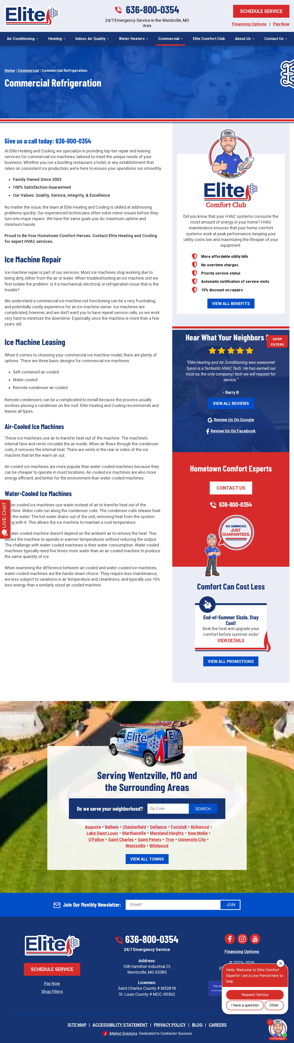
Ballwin (112, 826)
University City (192, 839)
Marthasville (134, 833)
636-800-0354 (152, 9)
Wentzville (135, 845)
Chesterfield (134, 826)
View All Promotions (231, 661)
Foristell (179, 826)
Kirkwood (200, 826)
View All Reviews (231, 403)
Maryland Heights (167, 833)
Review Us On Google (234, 419)
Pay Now (281, 24)
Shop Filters (52, 991)
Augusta (93, 826)
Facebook (230, 939)
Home (10, 70)
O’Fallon (96, 839)
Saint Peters (149, 839)
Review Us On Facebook (233, 431)
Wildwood (159, 845)
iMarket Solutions (123, 1033)
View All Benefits (231, 303)
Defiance (158, 826)
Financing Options (249, 24)
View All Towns (147, 859)
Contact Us (231, 488)
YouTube (255, 939)
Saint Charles (121, 839)
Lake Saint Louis (102, 833)
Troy (169, 839)
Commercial (28, 70)
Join (230, 904)
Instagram (242, 939)
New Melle (198, 833)
